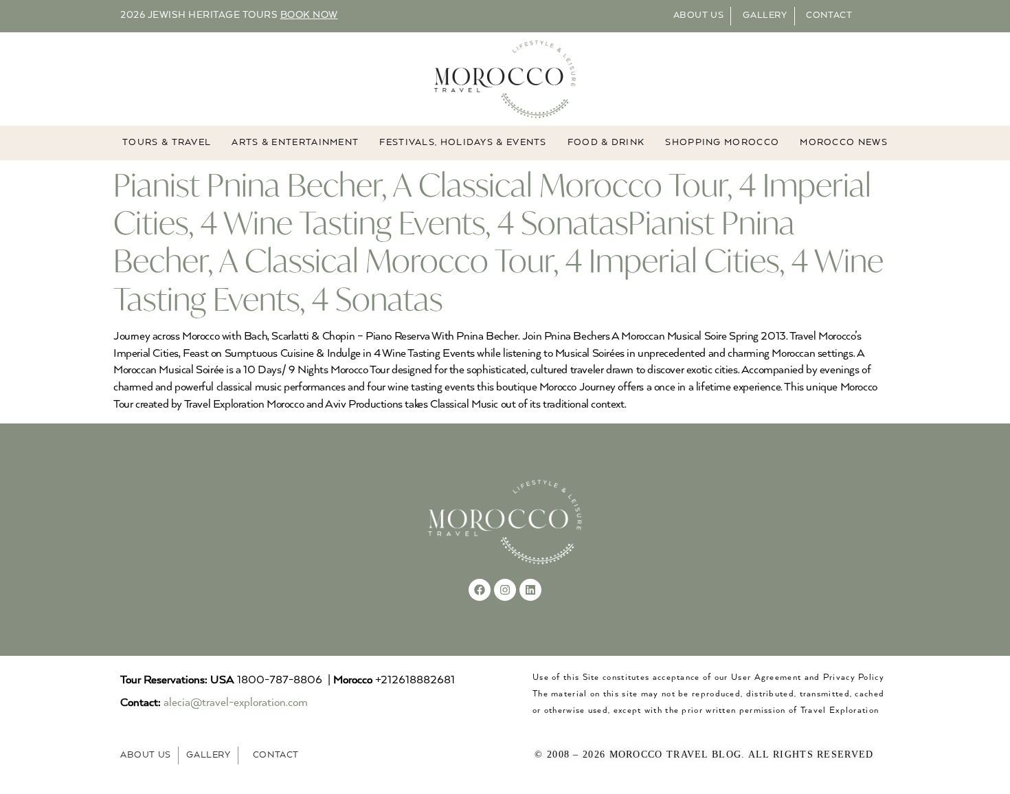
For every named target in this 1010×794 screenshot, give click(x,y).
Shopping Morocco (722, 142)
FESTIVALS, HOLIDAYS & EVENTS (462, 142)
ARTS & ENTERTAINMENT (295, 142)
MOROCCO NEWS (844, 142)
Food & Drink (606, 142)
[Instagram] (505, 590)
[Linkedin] (530, 590)
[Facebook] (480, 590)
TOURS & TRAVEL (166, 142)
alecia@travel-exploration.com (236, 702)
